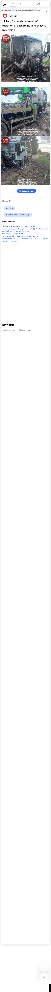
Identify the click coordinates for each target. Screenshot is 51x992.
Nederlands (7, 239)
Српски (45, 239)
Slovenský (6, 234)
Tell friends (48, 8)
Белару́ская (23, 229)
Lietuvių (6, 241)
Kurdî (4, 229)
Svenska (37, 239)
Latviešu (14, 241)
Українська (7, 226)
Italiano (16, 239)
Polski (18, 231)
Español (25, 226)
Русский (16, 226)
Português (12, 229)
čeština (25, 231)
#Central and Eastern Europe (18, 215)
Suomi (35, 236)
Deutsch (27, 236)
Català (32, 226)
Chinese (24, 239)
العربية (11, 236)
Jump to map (27, 191)
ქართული (10, 231)
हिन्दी (30, 239)
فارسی (5, 236)
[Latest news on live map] (5, 4)
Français (19, 236)
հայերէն (34, 229)
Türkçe (15, 234)
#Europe (9, 208)
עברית (21, 234)
